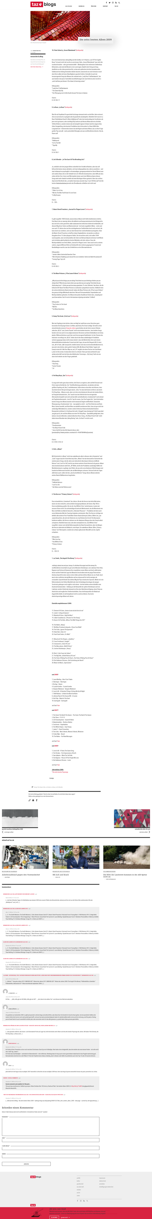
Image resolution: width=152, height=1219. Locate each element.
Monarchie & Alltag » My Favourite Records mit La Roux (18, 894)
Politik (78, 1178)
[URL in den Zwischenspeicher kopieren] (29, 800)
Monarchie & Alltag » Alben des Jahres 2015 (15, 925)
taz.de (116, 6)
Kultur (78, 1181)
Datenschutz (102, 1181)
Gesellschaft (80, 1184)
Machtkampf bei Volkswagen (9, 871)
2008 (56, 675)
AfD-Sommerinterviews (109, 871)
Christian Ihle (12, 1043)
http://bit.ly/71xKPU (76, 1086)
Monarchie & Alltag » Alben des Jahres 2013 (15, 908)
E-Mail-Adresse (6, 1146)
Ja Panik (48, 787)
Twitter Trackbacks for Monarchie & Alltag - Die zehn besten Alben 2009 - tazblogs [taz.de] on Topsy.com (33, 1094)
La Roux (53, 787)
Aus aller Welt (80, 1187)
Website (4, 1154)
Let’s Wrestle (59, 787)
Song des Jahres (71, 328)
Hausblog (81, 6)
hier (58, 705)
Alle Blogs (68, 6)
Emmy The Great (38, 787)
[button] (33, 800)
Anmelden (102, 1184)
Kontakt (105, 6)
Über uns (93, 6)
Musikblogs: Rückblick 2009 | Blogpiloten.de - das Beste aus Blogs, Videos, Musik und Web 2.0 (29, 1025)
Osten (78, 1195)
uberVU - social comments (10, 1078)
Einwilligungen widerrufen (106, 1187)
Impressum (102, 1178)
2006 (56, 746)
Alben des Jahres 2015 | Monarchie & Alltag (15, 958)
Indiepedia (79, 50)
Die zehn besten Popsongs (60, 772)
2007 (56, 710)
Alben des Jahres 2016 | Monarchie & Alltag (15, 942)
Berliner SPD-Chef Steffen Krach (61, 871)
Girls (44, 787)
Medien (79, 1190)
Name (3, 1138)
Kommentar (5, 1117)
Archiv (78, 1192)
